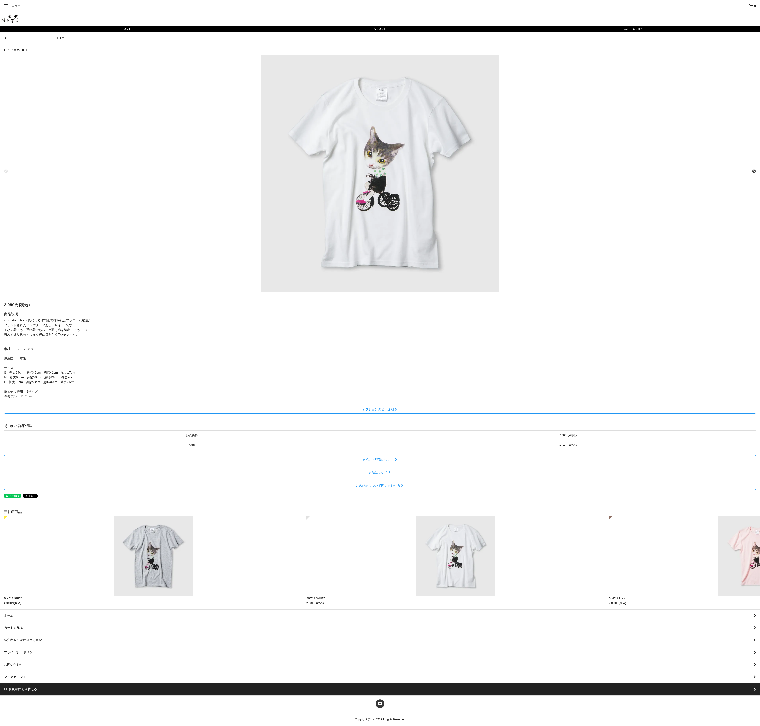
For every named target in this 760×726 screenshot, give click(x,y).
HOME (127, 29)
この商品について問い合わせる (378, 485)
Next (754, 171)
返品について (378, 472)
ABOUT (380, 29)
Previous (6, 171)
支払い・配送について (378, 459)
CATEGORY (633, 29)
